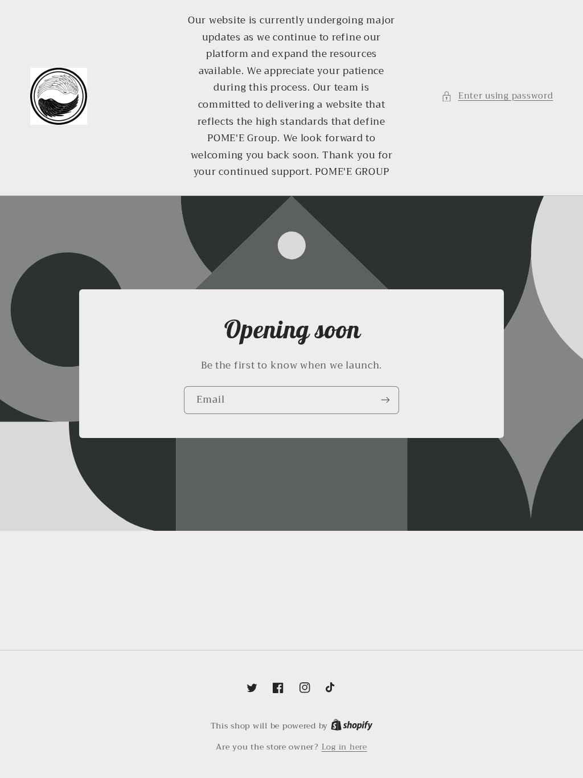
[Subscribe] (385, 400)
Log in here (344, 747)
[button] (497, 96)
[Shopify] (352, 725)
